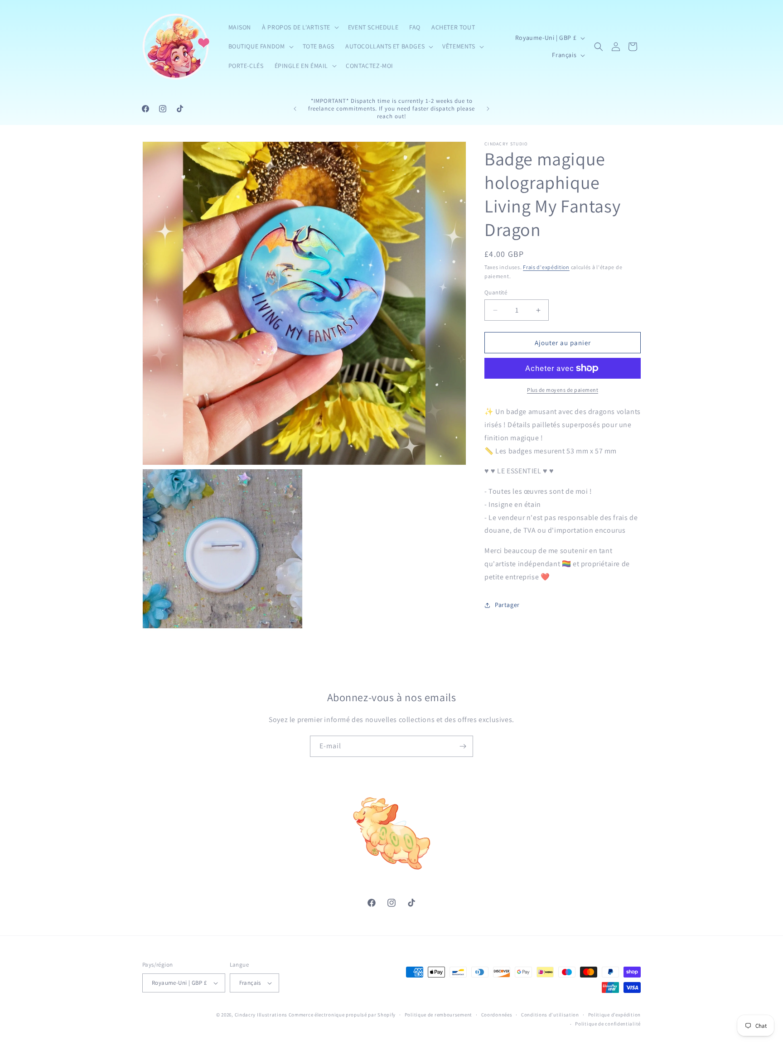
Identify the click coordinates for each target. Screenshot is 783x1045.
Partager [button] (507, 605)
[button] (299, 27)
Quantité (495, 292)
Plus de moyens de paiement (562, 389)
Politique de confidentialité (608, 1024)
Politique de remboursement (438, 1014)
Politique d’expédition (614, 1014)
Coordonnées (496, 1014)
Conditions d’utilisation (550, 1014)
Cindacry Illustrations (261, 1014)
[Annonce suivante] (488, 108)
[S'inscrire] (463, 746)
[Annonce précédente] (295, 108)
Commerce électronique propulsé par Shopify (342, 1014)
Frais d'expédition (546, 267)
